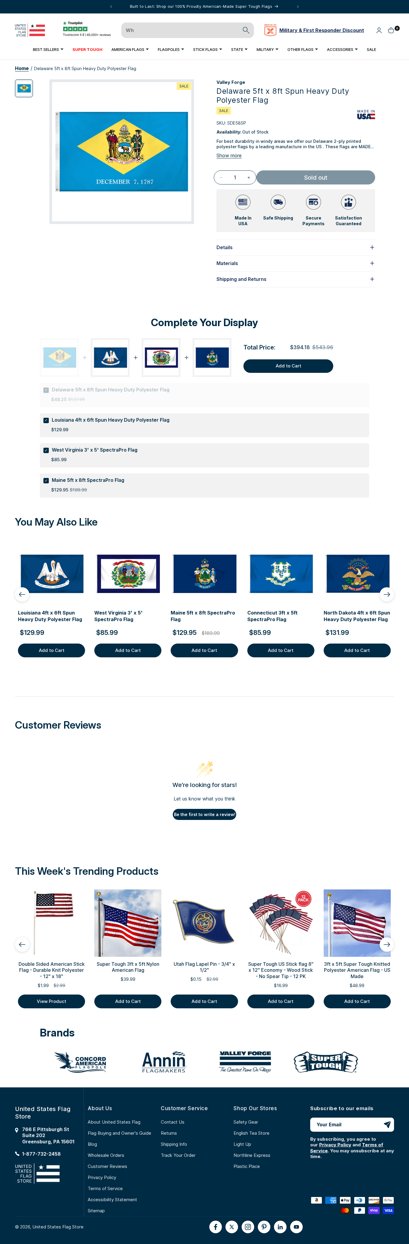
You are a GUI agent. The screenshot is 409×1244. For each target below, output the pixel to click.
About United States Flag (114, 1122)
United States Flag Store (58, 1227)
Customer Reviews (107, 1166)
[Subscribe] (387, 1125)
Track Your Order (178, 1155)
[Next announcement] (298, 6)
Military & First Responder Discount (321, 30)
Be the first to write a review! (204, 814)
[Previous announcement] (111, 6)
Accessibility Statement (112, 1199)
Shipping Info (174, 1144)
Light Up (242, 1144)
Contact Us (172, 1122)
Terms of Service (105, 1188)
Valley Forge (230, 82)
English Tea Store (251, 1133)
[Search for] (246, 30)
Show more (229, 155)
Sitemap (96, 1210)
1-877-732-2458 (41, 1154)
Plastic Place (247, 1166)
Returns (169, 1133)
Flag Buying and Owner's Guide (119, 1133)
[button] (48, 49)
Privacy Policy (102, 1177)
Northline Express (252, 1155)
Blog (92, 1144)
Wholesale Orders (106, 1155)
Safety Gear (246, 1122)
